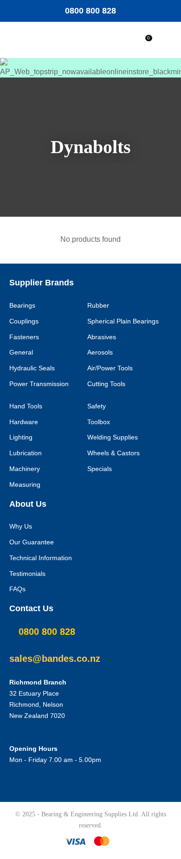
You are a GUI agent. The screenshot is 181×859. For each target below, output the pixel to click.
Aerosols (100, 352)
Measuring (24, 484)
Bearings (22, 305)
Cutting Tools (106, 384)
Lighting (20, 437)
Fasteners (24, 337)
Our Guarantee (31, 542)
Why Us (20, 526)
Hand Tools (25, 406)
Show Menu (38, 40)
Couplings (24, 321)
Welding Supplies (112, 437)
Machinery (24, 468)
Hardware (23, 422)
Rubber (98, 305)
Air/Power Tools (110, 368)
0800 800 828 (90, 10)
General (21, 352)
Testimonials (27, 573)
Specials (99, 468)
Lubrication (25, 453)
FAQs (17, 589)
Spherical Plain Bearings (123, 321)
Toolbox (98, 422)
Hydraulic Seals (32, 368)
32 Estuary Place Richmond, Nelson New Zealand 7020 (37, 704)
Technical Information (40, 558)
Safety (96, 406)
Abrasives (101, 337)
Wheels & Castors (113, 453)
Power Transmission (39, 384)
